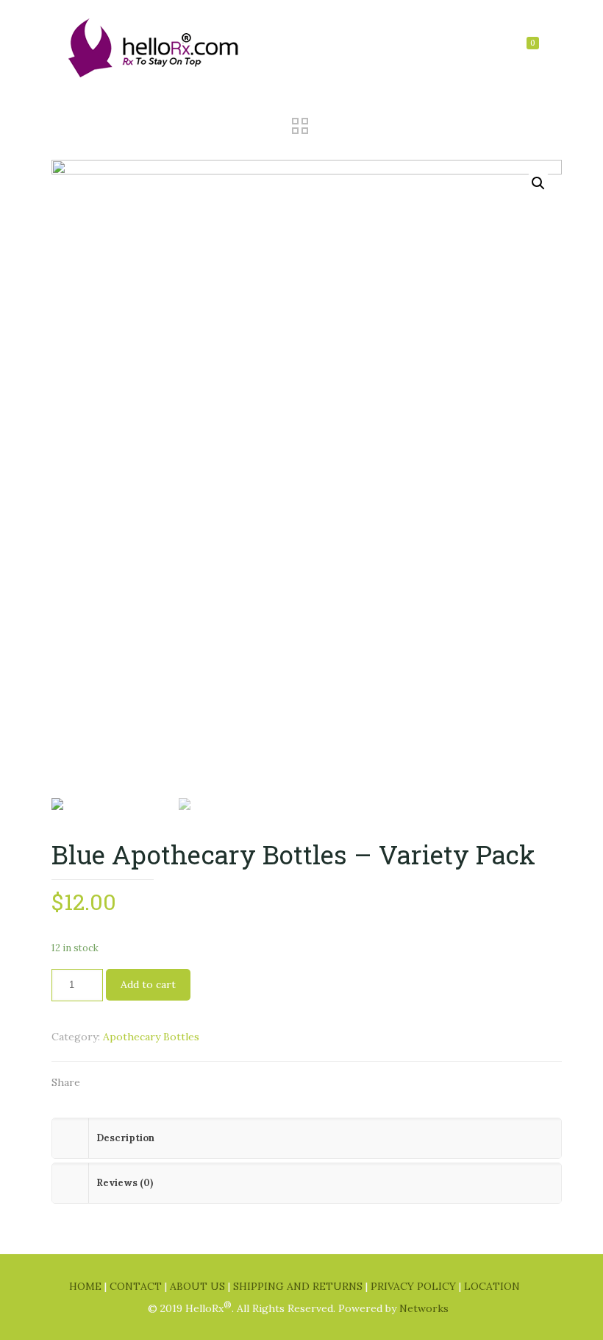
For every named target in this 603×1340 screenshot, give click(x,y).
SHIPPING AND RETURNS (299, 1286)
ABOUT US (199, 1286)
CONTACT (137, 1286)
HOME (86, 1286)
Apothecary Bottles (151, 1036)
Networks (424, 1308)
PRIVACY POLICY (415, 1286)
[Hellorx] (155, 47)
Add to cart (148, 984)
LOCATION (492, 1286)
